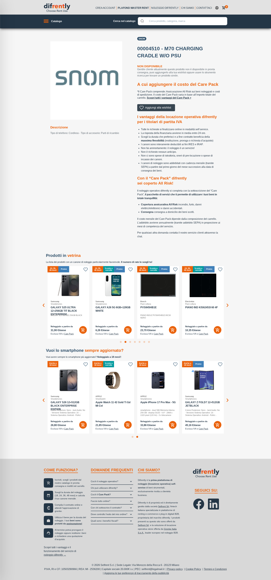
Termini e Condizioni (215, 569)
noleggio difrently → (55, 555)
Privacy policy (175, 569)
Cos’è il (101, 494)
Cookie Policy (193, 569)
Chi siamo (187, 8)
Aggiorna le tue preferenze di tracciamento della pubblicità (136, 573)
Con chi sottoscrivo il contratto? (106, 507)
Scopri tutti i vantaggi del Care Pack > (169, 97)
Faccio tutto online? (100, 501)
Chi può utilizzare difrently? (104, 488)
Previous (43, 302)
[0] (224, 8)
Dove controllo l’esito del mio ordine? (109, 514)
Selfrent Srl (163, 506)
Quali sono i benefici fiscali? (104, 521)
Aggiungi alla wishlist (158, 107)
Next (227, 302)
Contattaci (204, 8)
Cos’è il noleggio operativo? (104, 481)
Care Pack (69, 334)
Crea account (105, 8)
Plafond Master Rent (133, 8)
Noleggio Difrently (164, 8)
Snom (141, 38)
